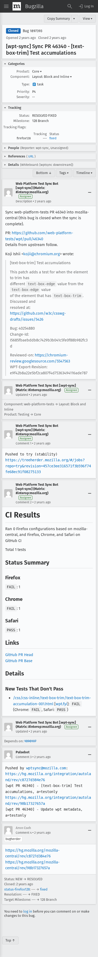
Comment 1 (23, 443)
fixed (52, 138)
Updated (22, 395)
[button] (86, 6)
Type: (26, 84)
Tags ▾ (64, 173)
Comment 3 (24, 757)
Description (24, 201)
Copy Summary (58, 19)
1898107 (30, 741)
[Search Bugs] (70, 6)
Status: (24, 115)
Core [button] (37, 71)
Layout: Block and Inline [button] (52, 77)
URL (31, 156)
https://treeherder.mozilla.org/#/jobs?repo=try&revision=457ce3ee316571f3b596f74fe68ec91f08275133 (48, 466)
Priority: (23, 92)
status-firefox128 (17, 889)
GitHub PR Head (19, 654)
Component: (20, 77)
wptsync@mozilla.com (46, 768)
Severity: (23, 97)
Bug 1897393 (32, 31)
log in (27, 911)
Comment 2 (24, 502)
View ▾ (88, 19)
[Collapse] (89, 192)
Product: (23, 71)
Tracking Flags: (14, 127)
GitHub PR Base (18, 660)
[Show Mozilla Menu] (17, 6)
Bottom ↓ (44, 173)
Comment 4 (24, 833)
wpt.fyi (61, 704)
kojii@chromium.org (41, 254)
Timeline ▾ (84, 173)
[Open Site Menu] (6, 6)
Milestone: (21, 121)
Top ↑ (10, 940)
